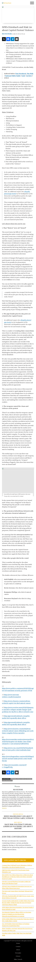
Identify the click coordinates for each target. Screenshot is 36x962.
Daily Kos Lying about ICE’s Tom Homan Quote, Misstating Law (15, 871)
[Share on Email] (17, 39)
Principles (18, 953)
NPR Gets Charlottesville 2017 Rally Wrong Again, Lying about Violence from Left (18, 897)
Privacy (18, 956)
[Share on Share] (8, 39)
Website (4, 808)
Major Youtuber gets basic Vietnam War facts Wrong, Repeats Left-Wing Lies (17, 929)
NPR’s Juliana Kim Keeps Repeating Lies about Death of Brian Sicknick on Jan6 (18, 908)
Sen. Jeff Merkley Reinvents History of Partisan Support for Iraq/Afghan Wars (15, 924)
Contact (18, 946)
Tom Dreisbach (7, 780)
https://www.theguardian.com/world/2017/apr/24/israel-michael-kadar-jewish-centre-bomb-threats (18, 759)
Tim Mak (28, 778)
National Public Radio (18, 778)
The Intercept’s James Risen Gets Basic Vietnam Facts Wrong (17, 892)
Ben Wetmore (7, 34)
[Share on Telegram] (12, 39)
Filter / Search (18, 959)
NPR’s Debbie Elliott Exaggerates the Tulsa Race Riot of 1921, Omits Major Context (18, 920)
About (18, 949)
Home (18, 943)
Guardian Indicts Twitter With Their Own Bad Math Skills (16, 934)
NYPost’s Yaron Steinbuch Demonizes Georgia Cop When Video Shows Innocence (17, 887)
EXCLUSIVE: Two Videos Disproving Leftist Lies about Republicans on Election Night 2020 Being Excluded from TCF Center (17, 876)
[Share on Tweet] (4, 39)
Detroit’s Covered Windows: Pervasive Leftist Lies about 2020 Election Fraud (16, 882)
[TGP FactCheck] (10, 3)
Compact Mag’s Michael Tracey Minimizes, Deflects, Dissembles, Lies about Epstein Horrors (17, 866)
